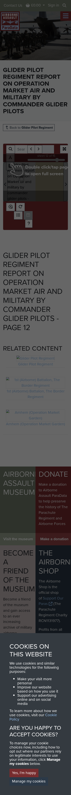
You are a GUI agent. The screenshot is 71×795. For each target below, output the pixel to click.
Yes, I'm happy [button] (24, 773)
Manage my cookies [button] (29, 781)
